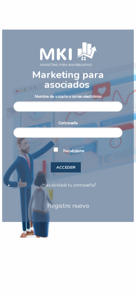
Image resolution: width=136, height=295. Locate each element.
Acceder (66, 167)
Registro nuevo (68, 205)
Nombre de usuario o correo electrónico (68, 96)
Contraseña (68, 122)
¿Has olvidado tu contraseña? (68, 185)
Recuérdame (73, 150)
